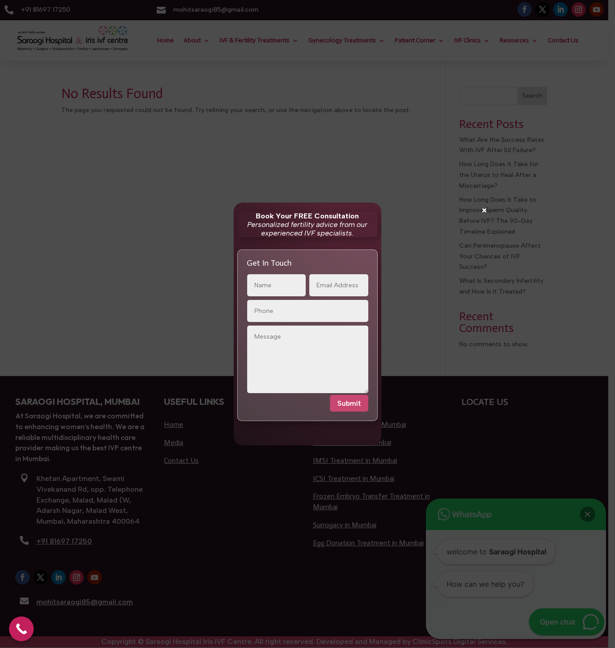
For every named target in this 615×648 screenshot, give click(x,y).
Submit (349, 403)
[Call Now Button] (21, 628)
